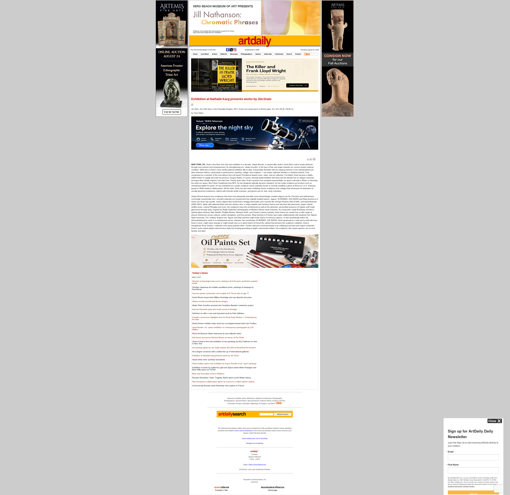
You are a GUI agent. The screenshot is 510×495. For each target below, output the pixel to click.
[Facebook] (227, 51)
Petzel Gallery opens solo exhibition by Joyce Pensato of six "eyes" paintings (224, 363)
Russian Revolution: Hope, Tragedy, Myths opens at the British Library (221, 378)
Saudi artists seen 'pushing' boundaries (208, 359)
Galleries (223, 54)
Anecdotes (231, 403)
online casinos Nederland (243, 431)
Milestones (251, 398)
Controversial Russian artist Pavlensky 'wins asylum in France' (218, 386)
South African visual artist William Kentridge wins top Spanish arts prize (222, 297)
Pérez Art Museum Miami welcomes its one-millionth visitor (216, 333)
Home (195, 54)
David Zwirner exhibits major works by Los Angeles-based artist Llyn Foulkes (224, 323)
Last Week (205, 54)
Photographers (246, 54)
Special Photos (241, 401)
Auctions (275, 401)
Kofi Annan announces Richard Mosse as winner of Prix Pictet (218, 337)
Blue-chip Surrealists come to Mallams (208, 374)
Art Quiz (239, 403)
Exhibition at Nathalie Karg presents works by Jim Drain (215, 356)
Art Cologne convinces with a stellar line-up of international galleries (220, 352)
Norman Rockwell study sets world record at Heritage (214, 309)
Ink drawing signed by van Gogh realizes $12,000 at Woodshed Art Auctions (224, 348)
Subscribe (268, 54)
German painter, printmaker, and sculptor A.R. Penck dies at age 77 (220, 293)
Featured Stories (266, 401)
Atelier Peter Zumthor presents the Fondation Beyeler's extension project (222, 305)
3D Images (263, 403)
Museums (234, 54)
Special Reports (253, 401)
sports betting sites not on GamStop (254, 438)
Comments (279, 54)
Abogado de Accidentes (254, 443)
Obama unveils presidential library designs (210, 301)
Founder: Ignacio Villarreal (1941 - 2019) (255, 457)
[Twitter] (231, 51)
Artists (214, 54)
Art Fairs (282, 401)
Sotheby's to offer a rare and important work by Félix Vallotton (218, 313)
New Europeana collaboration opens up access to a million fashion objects (223, 382)
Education (246, 403)
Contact (298, 54)
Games (258, 54)
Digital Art (259, 398)
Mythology (254, 403)
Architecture (267, 398)
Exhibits (238, 398)
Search (289, 54)
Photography (277, 398)
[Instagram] (234, 51)
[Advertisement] (288, 290)
